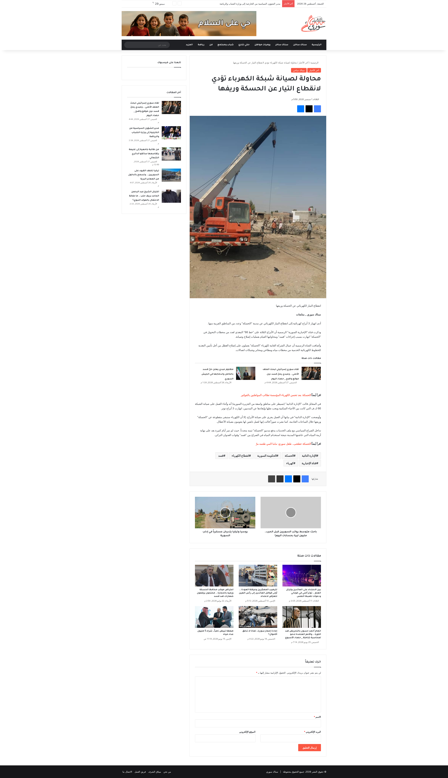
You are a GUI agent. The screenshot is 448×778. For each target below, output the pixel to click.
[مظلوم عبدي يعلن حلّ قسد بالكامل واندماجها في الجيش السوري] (245, 373)
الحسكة (289, 455)
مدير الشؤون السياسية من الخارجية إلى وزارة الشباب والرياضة (250, 3)
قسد (220, 455)
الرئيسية (317, 45)
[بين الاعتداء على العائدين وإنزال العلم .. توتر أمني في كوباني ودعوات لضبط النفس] (301, 575)
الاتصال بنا (127, 771)
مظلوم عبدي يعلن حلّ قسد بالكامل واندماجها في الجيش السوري (217, 374)
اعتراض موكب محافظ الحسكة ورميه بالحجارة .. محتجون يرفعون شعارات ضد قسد (215, 593)
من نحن (167, 771)
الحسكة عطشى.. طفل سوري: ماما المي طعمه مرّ (283, 443)
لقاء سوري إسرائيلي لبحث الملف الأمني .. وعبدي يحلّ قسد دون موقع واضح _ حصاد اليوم (281, 374)
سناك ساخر (281, 45)
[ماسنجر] (300, 108)
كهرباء (289, 463)
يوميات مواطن (262, 45)
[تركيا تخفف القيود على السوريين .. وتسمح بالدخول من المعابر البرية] (171, 175)
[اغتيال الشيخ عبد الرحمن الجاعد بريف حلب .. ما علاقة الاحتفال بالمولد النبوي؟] (171, 196)
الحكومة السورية (266, 455)
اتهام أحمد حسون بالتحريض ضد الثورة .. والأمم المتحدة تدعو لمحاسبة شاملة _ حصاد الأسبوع (303, 634)
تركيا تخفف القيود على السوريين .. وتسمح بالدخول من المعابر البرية (143, 175)
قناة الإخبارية (309, 463)
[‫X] (309, 108)
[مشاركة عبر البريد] (280, 478)
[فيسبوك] (317, 108)
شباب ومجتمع (226, 45)
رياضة (201, 45)
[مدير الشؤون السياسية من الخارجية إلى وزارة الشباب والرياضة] (171, 132)
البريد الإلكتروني (312, 731)
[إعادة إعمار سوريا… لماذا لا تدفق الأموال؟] (258, 617)
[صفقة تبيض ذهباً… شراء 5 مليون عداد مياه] (214, 617)
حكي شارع (244, 45)
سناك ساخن (300, 45)
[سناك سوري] (313, 23)
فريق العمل (140, 771)
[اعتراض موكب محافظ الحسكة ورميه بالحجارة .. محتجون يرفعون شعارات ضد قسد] (214, 575)
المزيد (189, 45)
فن (211, 45)
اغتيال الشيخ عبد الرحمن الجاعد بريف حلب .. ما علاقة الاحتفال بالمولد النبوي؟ (144, 196)
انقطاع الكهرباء (240, 455)
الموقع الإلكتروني (247, 731)
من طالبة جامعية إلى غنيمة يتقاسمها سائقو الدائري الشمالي (144, 153)
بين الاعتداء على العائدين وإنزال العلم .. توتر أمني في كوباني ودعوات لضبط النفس (303, 593)
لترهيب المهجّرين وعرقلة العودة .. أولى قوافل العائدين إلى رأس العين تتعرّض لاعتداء (258, 593)
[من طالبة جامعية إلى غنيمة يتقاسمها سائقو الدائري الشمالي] (171, 154)
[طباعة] (271, 478)
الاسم (317, 716)
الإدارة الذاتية (309, 455)
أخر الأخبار (304, 62)
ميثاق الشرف (154, 771)
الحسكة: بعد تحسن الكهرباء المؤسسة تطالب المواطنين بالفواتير (276, 395)
